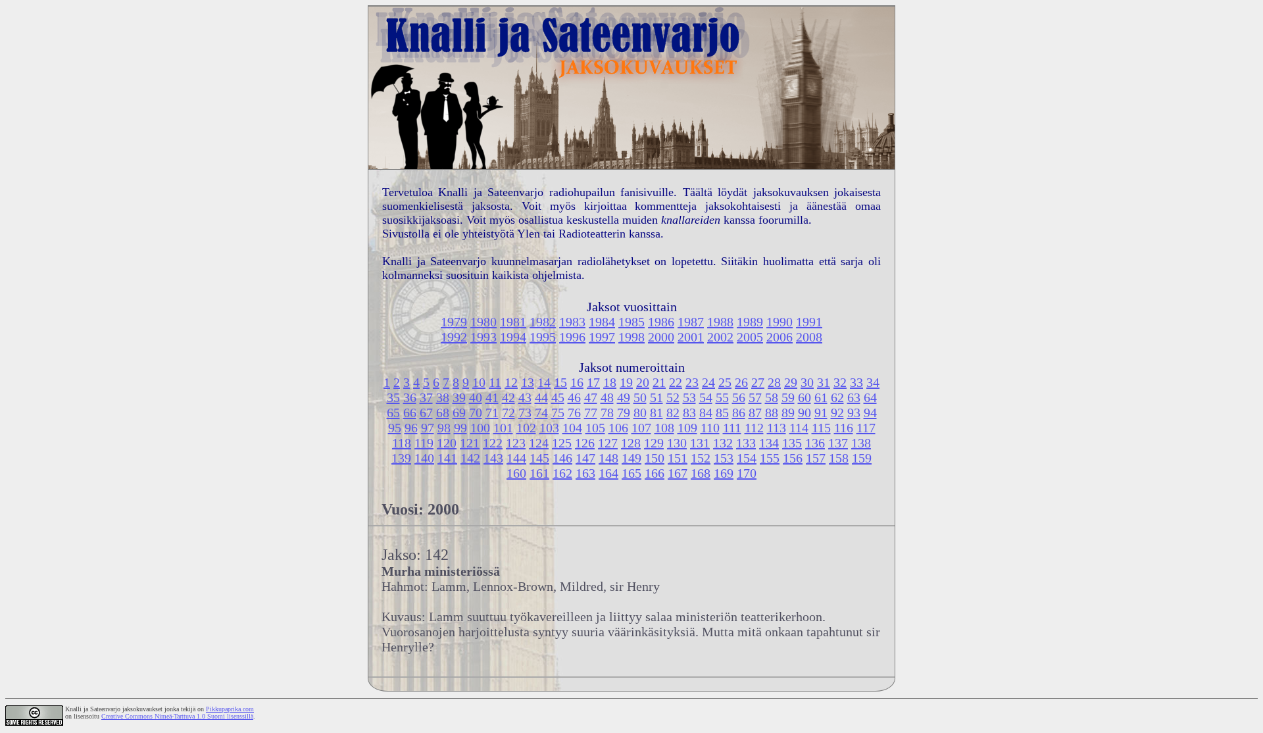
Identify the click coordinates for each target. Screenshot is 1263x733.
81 (656, 412)
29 (790, 382)
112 (754, 427)
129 (654, 443)
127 (608, 443)
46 (574, 397)
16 (576, 382)
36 (409, 397)
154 (746, 458)
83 (689, 412)
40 (475, 397)
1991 (809, 322)
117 (866, 427)
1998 (631, 337)
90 (804, 412)
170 (746, 473)
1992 (454, 337)
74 (541, 412)
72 (508, 412)
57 (755, 397)
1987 (691, 322)
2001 (691, 337)
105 (595, 427)
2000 (661, 337)
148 (608, 458)
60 (804, 397)
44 (541, 397)
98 (444, 427)
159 (862, 458)
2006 (779, 337)
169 (723, 473)
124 (539, 443)
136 (815, 443)
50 (640, 397)
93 (853, 412)
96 (411, 427)
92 (837, 412)
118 (401, 443)
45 (557, 397)
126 (585, 443)
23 (692, 382)
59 (788, 397)
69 (459, 412)
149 (631, 458)
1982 (543, 322)
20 (642, 382)
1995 (543, 337)
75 (557, 412)
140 (424, 458)
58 (771, 397)
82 (673, 412)
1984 (602, 322)
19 (626, 382)
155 (770, 458)
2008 (809, 337)
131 (700, 443)
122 (493, 443)
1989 (750, 322)
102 (526, 427)
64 (870, 397)
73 (525, 412)
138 (861, 443)
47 (590, 397)
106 (618, 427)
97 (427, 427)
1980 (483, 322)
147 (585, 458)
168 (700, 473)
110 (710, 427)
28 (774, 382)
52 (673, 397)
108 (664, 427)
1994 (513, 337)
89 (788, 412)
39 (459, 397)
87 (755, 412)
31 (823, 382)
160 (516, 473)
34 (872, 382)
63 (853, 397)
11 (495, 382)
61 (821, 397)
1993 (483, 337)
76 (574, 412)
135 (792, 443)
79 (623, 412)
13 (527, 382)
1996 (572, 337)
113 (776, 427)
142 (470, 458)
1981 (513, 322)
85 (722, 412)
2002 (720, 337)
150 (654, 458)
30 (807, 382)
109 (687, 427)
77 (590, 412)
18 (609, 382)
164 (608, 473)
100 (480, 427)
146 (562, 458)
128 (631, 443)
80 (640, 412)
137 (838, 443)
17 (593, 382)
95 (394, 427)
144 (516, 458)
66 (409, 412)
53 (689, 397)
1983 (572, 322)
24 (708, 382)
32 (840, 382)
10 (478, 382)
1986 (661, 322)
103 (549, 427)
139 (401, 458)
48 (607, 397)
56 (738, 397)
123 (516, 443)
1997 (602, 337)
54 (705, 397)
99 (460, 427)
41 (492, 397)
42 (508, 397)
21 (659, 382)
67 (426, 412)
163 (585, 473)
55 (722, 397)
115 (821, 427)
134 (769, 443)
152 (700, 458)
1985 (631, 322)
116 (843, 427)
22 (675, 382)
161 (539, 473)
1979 (454, 322)
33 (856, 382)
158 (839, 458)
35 (393, 397)
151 (677, 458)
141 (447, 458)
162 (562, 473)
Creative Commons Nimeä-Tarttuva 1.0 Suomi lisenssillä (177, 716)
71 (492, 412)
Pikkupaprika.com (230, 709)
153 (723, 458)
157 (816, 458)
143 (493, 458)
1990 (779, 322)
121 (470, 443)
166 (654, 473)
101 (503, 427)
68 (442, 412)
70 (475, 412)
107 (641, 427)
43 (525, 397)
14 (544, 382)
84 (705, 412)
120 (447, 443)
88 (771, 412)
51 (656, 397)
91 (821, 412)
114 (798, 427)
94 (870, 412)
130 (677, 443)
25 (724, 382)
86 (738, 412)
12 (511, 382)
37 (426, 397)
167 (677, 473)
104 (572, 427)
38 (442, 397)
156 (793, 458)
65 (393, 412)
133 (746, 443)
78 (607, 412)
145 (539, 458)
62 (837, 397)
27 (757, 382)
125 (562, 443)
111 (732, 427)
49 (623, 397)
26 (741, 382)
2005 (750, 337)
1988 (720, 322)
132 (723, 443)
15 (560, 382)
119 (423, 443)
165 (631, 473)
